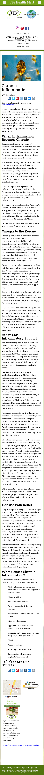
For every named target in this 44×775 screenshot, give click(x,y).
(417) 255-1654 (22, 46)
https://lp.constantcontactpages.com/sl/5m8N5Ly (21, 745)
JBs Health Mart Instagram (17, 28)
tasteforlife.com (8, 105)
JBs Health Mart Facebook (27, 28)
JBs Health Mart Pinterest (22, 28)
